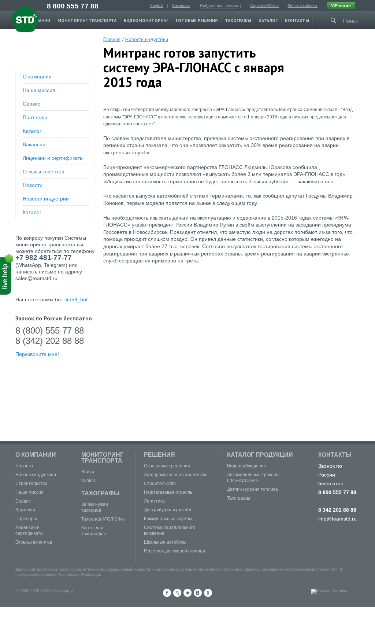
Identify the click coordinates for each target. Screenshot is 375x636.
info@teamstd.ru (337, 519)
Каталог (268, 20)
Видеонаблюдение (246, 465)
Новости (32, 185)
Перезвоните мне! (37, 354)
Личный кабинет (302, 5)
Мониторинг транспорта (86, 20)
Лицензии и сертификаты (53, 158)
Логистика (154, 501)
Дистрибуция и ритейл (167, 509)
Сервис (31, 104)
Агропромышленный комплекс (175, 474)
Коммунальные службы (168, 518)
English (156, 5)
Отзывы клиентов (43, 171)
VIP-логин (341, 5)
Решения (159, 455)
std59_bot (76, 299)
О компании (37, 77)
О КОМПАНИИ (35, 455)
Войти (87, 471)
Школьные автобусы (165, 542)
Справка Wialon (264, 5)
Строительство (31, 483)
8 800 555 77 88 (73, 6)
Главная (111, 39)
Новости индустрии (46, 199)
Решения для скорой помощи (174, 551)
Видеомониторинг (146, 20)
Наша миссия (39, 90)
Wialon (88, 480)
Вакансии (181, 5)
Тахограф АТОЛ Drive (103, 519)
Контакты (297, 20)
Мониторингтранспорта (102, 458)
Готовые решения (197, 20)
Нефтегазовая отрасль (168, 492)
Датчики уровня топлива (252, 489)
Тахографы (238, 20)
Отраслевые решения (167, 465)
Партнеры (35, 117)
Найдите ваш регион (219, 6)
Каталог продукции (260, 455)
